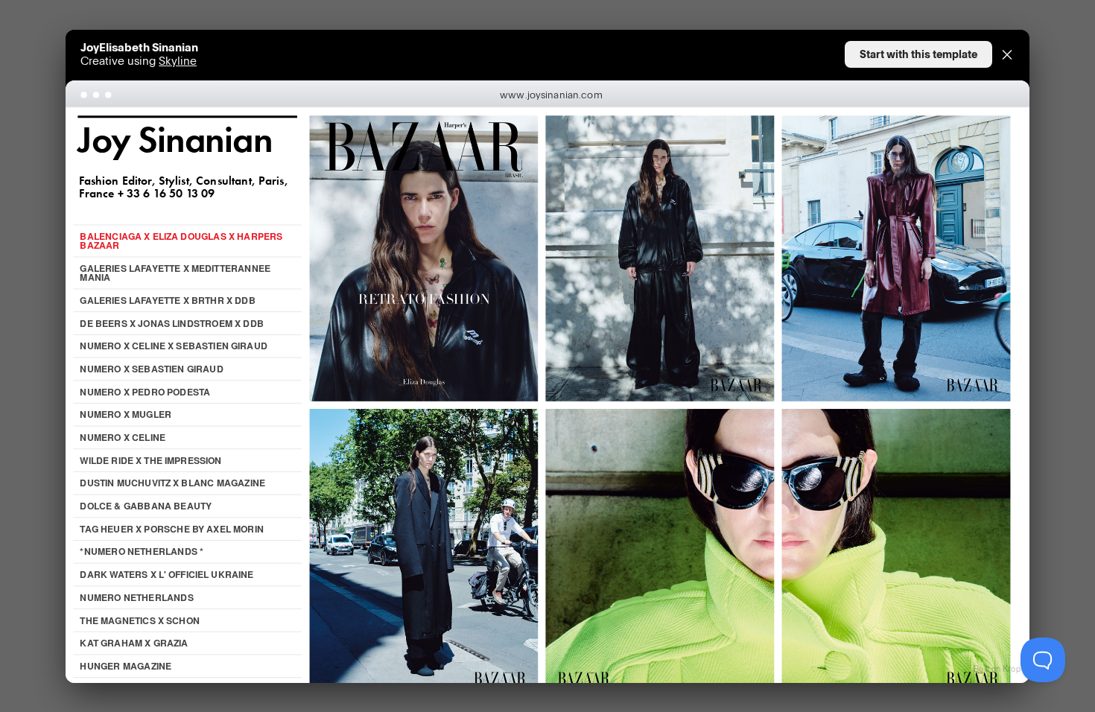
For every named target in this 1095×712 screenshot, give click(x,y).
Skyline (178, 60)
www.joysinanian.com (551, 94)
